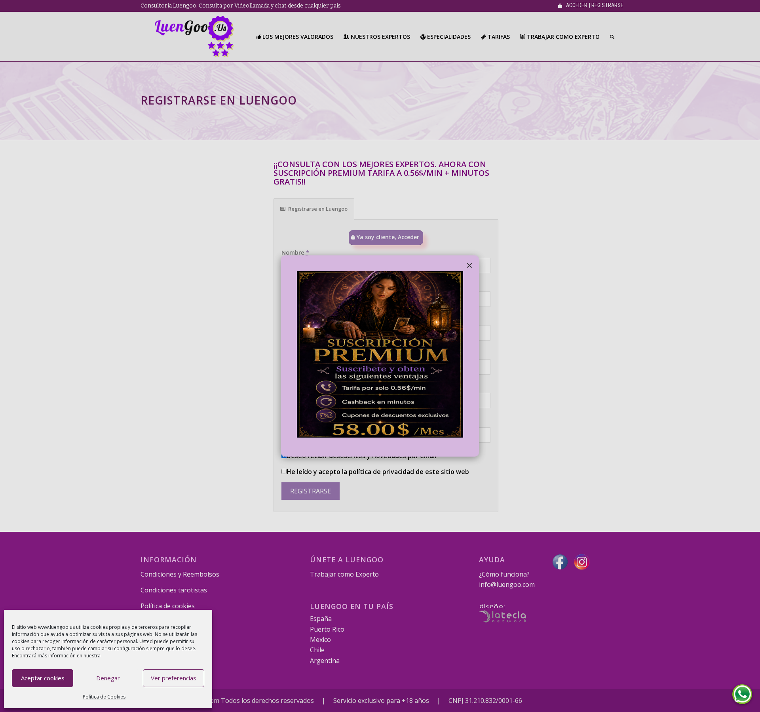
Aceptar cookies (43, 678)
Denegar (108, 678)
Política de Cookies (104, 696)
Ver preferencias (173, 678)
